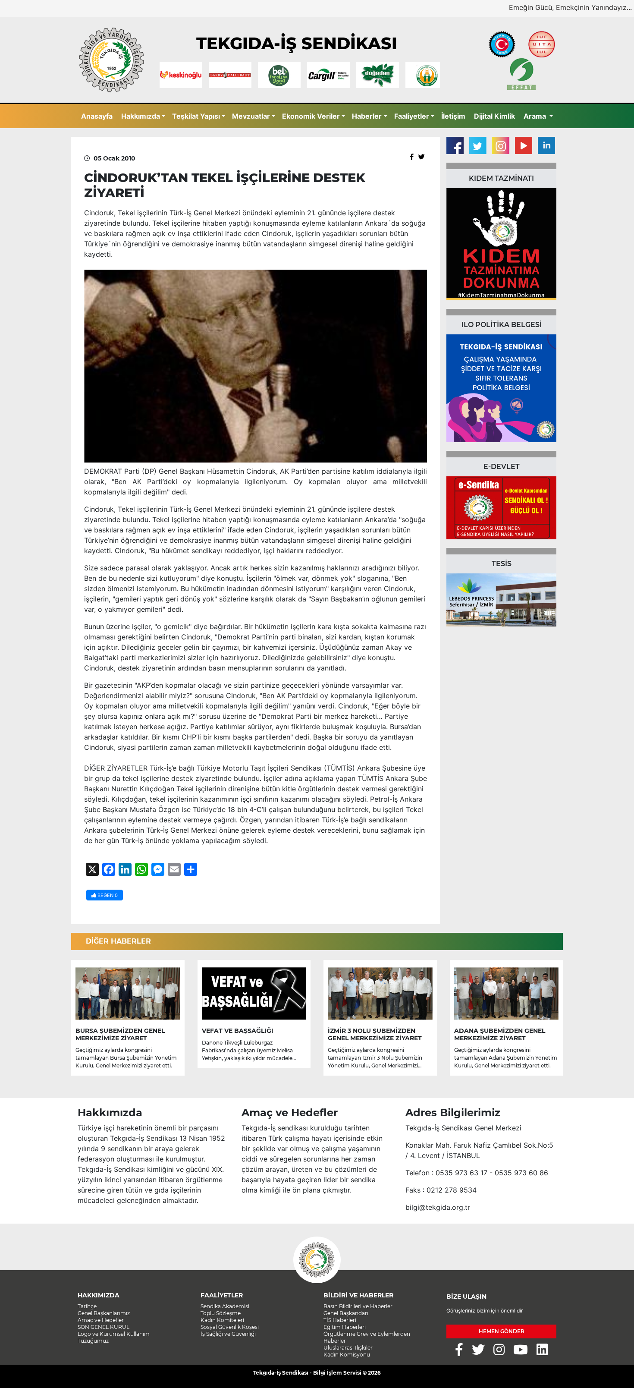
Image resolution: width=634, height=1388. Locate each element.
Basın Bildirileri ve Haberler (357, 1306)
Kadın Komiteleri (222, 1320)
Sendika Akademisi (225, 1306)
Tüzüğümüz (93, 1341)
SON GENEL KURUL (103, 1327)
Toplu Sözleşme (221, 1313)
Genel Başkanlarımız (104, 1313)
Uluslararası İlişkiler (348, 1347)
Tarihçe (87, 1306)
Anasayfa (97, 116)
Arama (536, 116)
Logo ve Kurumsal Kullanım (114, 1334)
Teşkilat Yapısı (196, 116)
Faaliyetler (411, 116)
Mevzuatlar (251, 116)
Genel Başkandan (345, 1313)
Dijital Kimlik (494, 116)
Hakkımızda (140, 116)
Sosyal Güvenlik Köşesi (230, 1327)
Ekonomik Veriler (311, 116)
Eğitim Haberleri (344, 1327)
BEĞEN (107, 895)
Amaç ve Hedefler (101, 1320)
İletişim (453, 116)
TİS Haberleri (339, 1320)
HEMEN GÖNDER (501, 1331)
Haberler (367, 116)
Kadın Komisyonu (346, 1354)
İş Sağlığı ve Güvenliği (228, 1334)
